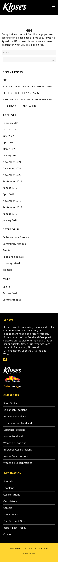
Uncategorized (11, 263)
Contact (8, 534)
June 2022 (8, 136)
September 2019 (12, 181)
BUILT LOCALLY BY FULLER (26, 548)
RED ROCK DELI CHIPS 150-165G (21, 93)
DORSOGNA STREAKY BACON (19, 106)
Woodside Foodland (14, 443)
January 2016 (10, 220)
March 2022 (9, 149)
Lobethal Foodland (14, 429)
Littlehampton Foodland (17, 423)
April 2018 (8, 194)
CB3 (5, 80)
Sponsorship (10, 514)
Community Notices (14, 243)
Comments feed (12, 299)
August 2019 (10, 187)
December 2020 (12, 168)
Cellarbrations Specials (16, 237)
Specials (8, 481)
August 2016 (10, 213)
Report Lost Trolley (14, 527)
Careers (7, 507)
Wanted (7, 269)
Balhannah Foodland (15, 409)
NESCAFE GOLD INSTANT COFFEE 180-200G (27, 99)
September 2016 (12, 207)
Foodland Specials (13, 256)
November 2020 (12, 174)
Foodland (8, 488)
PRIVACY (13, 548)
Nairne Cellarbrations (15, 456)
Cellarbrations (11, 494)
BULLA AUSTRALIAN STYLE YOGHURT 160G (27, 86)
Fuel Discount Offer (14, 521)
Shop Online (10, 403)
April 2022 (8, 142)
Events (6, 250)
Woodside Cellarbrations (17, 462)
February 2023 (11, 123)
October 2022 (10, 129)
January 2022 (10, 155)
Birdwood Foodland (14, 416)
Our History (10, 501)
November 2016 (12, 200)
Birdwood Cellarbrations (17, 449)
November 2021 (12, 162)
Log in (6, 286)
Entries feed (10, 293)
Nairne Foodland (13, 436)
